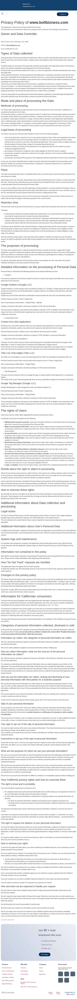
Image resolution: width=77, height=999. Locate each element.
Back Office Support (8, 980)
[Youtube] (72, 974)
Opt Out (39, 302)
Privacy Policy (30, 302)
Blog (22, 979)
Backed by (42, 974)
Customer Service (7, 974)
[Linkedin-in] (60, 974)
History (41, 971)
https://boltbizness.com (13, 45)
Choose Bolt (24, 974)
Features (23, 968)
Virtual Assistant (6, 968)
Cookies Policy (50, 993)
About (41, 968)
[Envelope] (60, 980)
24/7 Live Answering (8, 971)
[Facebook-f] (66, 974)
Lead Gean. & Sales (8, 977)
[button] (48, 14)
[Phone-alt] (66, 980)
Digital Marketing (7, 983)
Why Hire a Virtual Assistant (29, 986)
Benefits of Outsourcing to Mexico (28, 982)
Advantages (24, 971)
